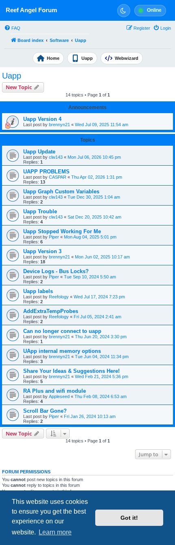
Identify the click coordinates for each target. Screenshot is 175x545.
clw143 (56, 157)
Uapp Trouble (40, 211)
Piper (54, 236)
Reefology (59, 296)
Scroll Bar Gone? (45, 411)
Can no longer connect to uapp (62, 331)
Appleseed (59, 396)
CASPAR (57, 177)
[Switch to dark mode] (123, 10)
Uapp (11, 75)
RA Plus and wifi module (54, 391)
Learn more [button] (55, 532)
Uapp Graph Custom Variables (61, 191)
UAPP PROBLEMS (46, 172)
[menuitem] (12, 28)
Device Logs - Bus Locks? (56, 271)
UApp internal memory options (62, 351)
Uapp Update (39, 152)
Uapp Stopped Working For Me (62, 231)
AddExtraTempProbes (50, 311)
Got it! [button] (129, 517)
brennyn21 (59, 124)
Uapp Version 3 (42, 251)
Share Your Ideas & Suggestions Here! (71, 371)
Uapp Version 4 (42, 119)
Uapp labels (38, 291)
